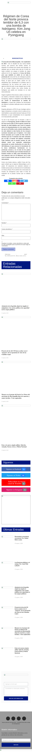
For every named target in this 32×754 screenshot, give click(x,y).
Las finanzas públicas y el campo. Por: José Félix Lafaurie (22, 564)
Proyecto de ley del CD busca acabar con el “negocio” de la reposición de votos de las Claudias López (14, 352)
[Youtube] (24, 718)
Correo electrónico (7, 229)
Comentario (5, 202)
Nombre (4, 223)
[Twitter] (24, 181)
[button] (2, 5)
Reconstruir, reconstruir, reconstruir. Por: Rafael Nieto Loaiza (22, 538)
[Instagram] (16, 181)
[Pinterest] (20, 183)
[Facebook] (8, 181)
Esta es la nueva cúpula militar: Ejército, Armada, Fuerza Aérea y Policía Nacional (14, 446)
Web (3, 235)
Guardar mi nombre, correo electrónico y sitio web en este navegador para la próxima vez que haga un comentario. (16, 244)
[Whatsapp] (12, 183)
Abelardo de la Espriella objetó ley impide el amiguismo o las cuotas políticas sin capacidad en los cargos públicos (15, 308)
